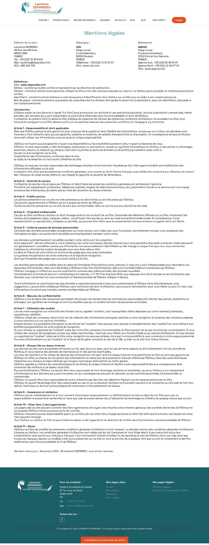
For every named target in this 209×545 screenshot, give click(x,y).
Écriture (43, 20)
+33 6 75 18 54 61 (75, 501)
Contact (179, 20)
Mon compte (159, 20)
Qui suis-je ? (120, 20)
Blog (132, 20)
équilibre (104, 20)
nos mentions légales (165, 529)
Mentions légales (161, 487)
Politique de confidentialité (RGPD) (170, 490)
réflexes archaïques (84, 20)
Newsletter (111, 494)
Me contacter (113, 490)
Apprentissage (60, 20)
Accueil (109, 487)
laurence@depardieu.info (80, 505)
